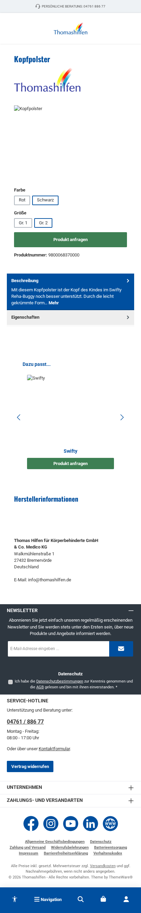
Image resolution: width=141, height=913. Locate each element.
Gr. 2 (43, 222)
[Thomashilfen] (70, 80)
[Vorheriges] (19, 417)
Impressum (28, 853)
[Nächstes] (122, 417)
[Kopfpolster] (70, 143)
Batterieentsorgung (110, 847)
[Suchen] (81, 899)
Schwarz (45, 199)
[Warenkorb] (103, 899)
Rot (22, 199)
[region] (70, 143)
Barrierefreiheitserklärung (66, 853)
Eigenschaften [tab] (25, 317)
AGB (40, 687)
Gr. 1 (23, 222)
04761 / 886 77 (25, 721)
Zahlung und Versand (28, 847)
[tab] (70, 292)
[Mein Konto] (126, 899)
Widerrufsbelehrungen (70, 847)
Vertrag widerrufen (30, 766)
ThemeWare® (121, 877)
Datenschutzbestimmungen (59, 681)
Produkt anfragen (70, 239)
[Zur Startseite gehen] (70, 28)
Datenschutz (101, 841)
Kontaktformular (54, 748)
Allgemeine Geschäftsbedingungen (55, 841)
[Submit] (121, 649)
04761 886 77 (94, 6)
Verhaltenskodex (107, 853)
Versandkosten (103, 866)
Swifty (70, 451)
